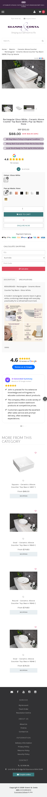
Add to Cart (24, 214)
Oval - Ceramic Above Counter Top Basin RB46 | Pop (23, 661)
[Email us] (11, 692)
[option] (23, 74)
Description (9, 280)
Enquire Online (30, 18)
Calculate (24, 269)
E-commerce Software (21, 792)
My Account (23, 705)
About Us (23, 724)
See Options (23, 496)
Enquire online (25, 774)
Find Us (24, 728)
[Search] (42, 41)
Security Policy (23, 754)
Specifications (25, 280)
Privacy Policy (23, 747)
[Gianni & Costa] (23, 28)
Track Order (23, 709)
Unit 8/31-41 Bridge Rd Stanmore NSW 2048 (25, 769)
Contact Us (23, 732)
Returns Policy (23, 750)
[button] (2, 399)
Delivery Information (23, 743)
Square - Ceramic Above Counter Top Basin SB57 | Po (23, 487)
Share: (36, 58)
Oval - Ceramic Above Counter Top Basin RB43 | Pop (23, 545)
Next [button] (36, 108)
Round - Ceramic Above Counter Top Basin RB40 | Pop (23, 603)
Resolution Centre (23, 713)
